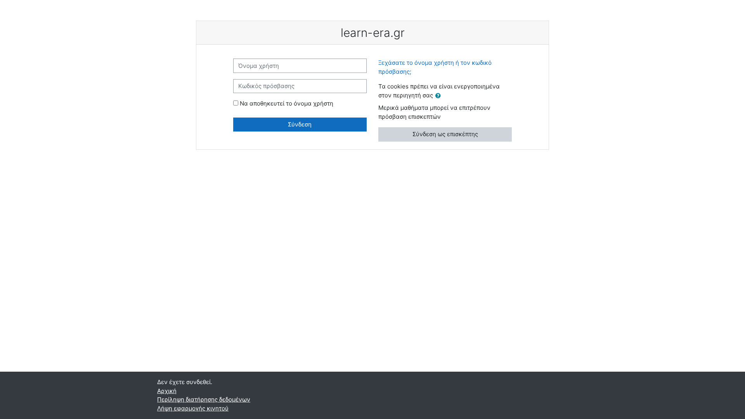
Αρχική (167, 391)
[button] (440, 96)
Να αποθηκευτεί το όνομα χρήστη (286, 103)
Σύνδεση (300, 124)
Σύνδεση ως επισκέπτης (445, 134)
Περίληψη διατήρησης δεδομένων (203, 399)
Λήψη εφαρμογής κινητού (193, 408)
